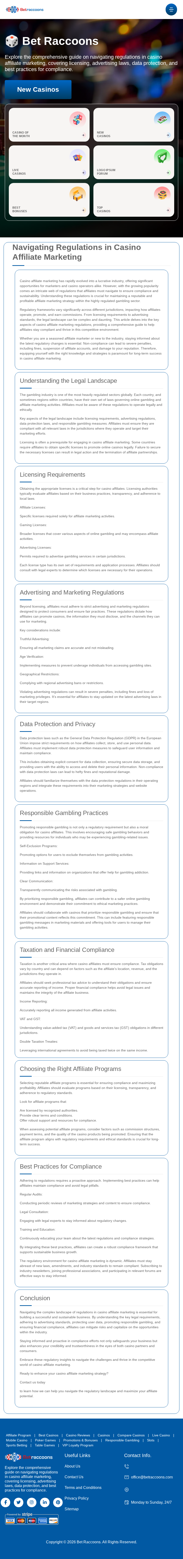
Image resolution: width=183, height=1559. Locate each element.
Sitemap (72, 1509)
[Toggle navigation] (171, 9)
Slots (150, 1440)
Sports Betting (16, 1445)
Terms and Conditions (83, 1488)
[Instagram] (31, 1502)
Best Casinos (48, 1435)
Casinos (104, 1435)
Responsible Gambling (122, 1440)
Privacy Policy (77, 1498)
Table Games (45, 1445)
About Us (72, 1466)
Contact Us (74, 1477)
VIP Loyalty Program (77, 1445)
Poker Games (45, 1440)
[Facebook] (5, 1502)
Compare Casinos (131, 1435)
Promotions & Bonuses (80, 1440)
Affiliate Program (18, 1435)
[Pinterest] (58, 1502)
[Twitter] (18, 1502)
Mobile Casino (16, 1440)
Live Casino (161, 1435)
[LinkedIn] (45, 1502)
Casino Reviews (78, 1435)
